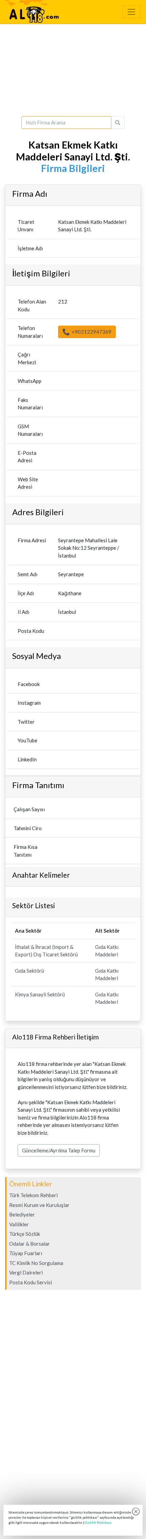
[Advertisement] (73, 70)
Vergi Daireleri (26, 1272)
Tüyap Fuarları (25, 1253)
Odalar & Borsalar (29, 1244)
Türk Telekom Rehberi (33, 1195)
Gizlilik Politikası (98, 1522)
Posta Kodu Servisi (30, 1282)
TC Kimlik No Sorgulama (36, 1263)
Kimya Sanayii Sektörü (40, 994)
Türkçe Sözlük (24, 1234)
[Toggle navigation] (131, 11)
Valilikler (19, 1224)
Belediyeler (22, 1214)
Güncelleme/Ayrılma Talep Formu (58, 1150)
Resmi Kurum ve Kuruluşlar (39, 1205)
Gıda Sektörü (29, 971)
